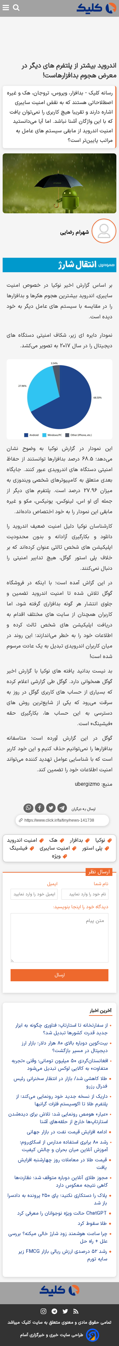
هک (54, 840)
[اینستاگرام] (43, 1312)
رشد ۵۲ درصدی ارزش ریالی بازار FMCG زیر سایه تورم (62, 1255)
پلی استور (93, 848)
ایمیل (52, 884)
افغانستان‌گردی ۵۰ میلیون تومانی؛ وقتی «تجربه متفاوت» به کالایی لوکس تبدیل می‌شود (60, 1064)
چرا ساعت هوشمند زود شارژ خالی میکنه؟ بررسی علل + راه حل (57, 1237)
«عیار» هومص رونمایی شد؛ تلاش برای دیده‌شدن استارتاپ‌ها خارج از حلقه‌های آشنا (58, 1118)
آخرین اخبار (100, 1010)
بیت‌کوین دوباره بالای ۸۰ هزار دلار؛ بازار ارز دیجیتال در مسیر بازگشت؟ (64, 1047)
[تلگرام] (62, 809)
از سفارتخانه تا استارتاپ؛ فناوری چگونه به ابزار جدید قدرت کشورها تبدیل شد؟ (61, 1029)
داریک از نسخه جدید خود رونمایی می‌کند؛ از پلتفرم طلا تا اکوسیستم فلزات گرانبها (62, 1100)
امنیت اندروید (23, 840)
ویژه (57, 856)
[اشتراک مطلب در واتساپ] (28, 808)
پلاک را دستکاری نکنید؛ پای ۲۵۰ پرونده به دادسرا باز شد (57, 1199)
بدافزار (77, 840)
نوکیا (101, 840)
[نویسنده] (104, 232)
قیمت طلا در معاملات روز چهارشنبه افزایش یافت (62, 1164)
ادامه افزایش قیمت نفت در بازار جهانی (67, 1132)
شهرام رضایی (74, 232)
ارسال (60, 975)
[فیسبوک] (40, 809)
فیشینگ (19, 848)
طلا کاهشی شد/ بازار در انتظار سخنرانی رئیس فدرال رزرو (60, 1082)
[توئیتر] (51, 809)
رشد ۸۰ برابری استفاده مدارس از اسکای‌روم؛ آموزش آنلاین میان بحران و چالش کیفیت (64, 1146)
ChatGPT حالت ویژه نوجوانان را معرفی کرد (62, 1213)
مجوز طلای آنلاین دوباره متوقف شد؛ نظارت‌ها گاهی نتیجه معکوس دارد (61, 1181)
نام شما (101, 884)
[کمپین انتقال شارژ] (59, 265)
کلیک (26, 1322)
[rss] (75, 1312)
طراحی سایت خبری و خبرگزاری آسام (51, 1335)
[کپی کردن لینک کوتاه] (59, 820)
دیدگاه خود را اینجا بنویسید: (80, 907)
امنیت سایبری (55, 848)
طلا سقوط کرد (92, 1223)
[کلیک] (96, 8)
